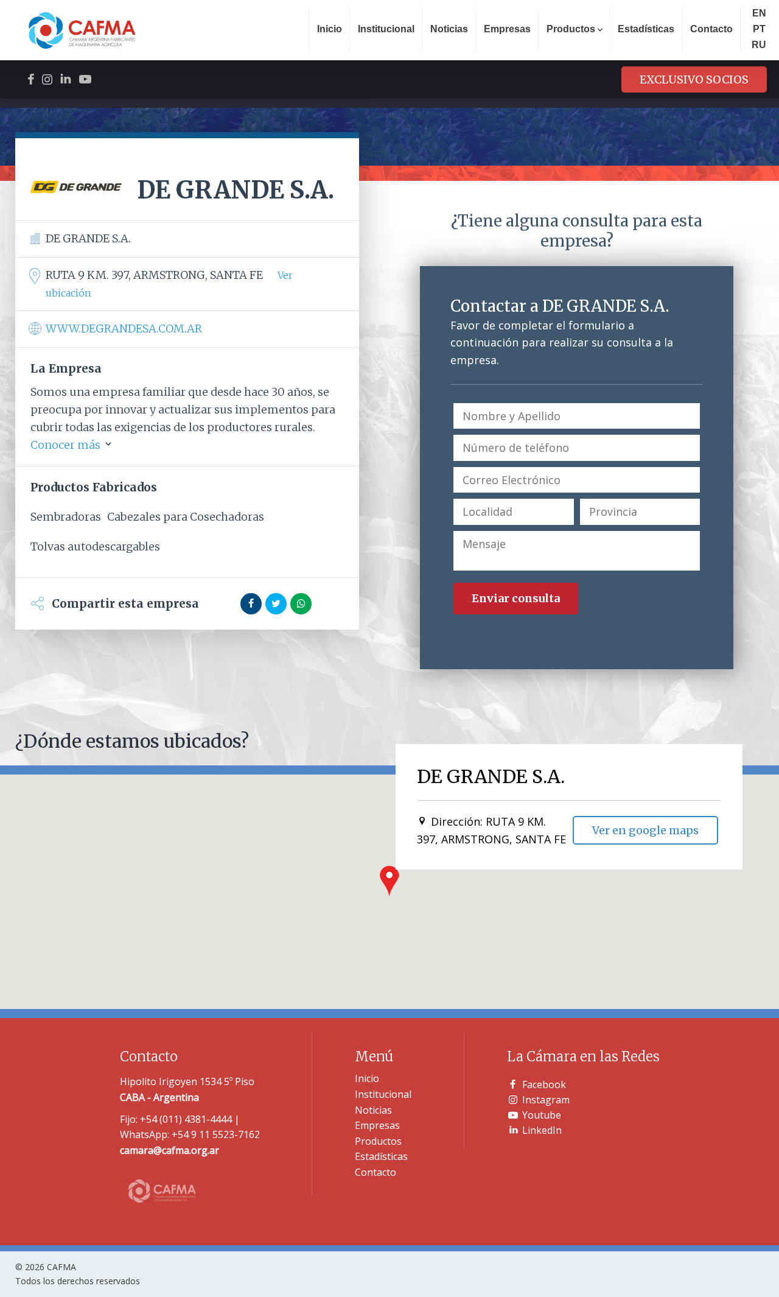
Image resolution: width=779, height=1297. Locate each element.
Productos (378, 1141)
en (759, 13)
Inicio (329, 29)
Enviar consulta (516, 598)
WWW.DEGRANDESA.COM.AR (124, 329)
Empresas (507, 29)
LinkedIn (542, 1130)
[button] (389, 881)
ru (759, 45)
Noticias (449, 29)
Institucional (386, 29)
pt (759, 29)
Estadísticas (646, 29)
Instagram (546, 1099)
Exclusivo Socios (694, 79)
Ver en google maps (645, 830)
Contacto (711, 29)
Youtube (541, 1115)
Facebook (544, 1084)
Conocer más (66, 445)
